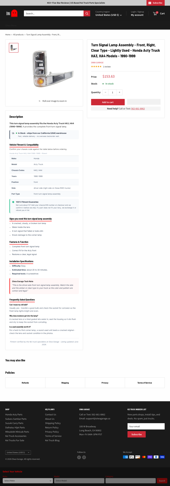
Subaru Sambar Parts (15, 418)
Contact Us (50, 414)
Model (56, 476)
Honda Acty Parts (13, 414)
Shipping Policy (53, 423)
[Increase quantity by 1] (119, 92)
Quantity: (96, 92)
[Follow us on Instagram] (84, 457)
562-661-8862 (138, 108)
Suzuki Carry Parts (14, 423)
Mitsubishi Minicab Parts (17, 431)
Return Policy (51, 427)
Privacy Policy (52, 431)
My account (137, 14)
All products (18, 34)
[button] (144, 102)
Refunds (25, 382)
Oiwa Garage (97, 62)
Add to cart (108, 102)
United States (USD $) (16, 452)
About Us (49, 418)
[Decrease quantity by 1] (105, 92)
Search (162, 480)
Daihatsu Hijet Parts (15, 427)
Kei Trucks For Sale (14, 440)
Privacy (105, 382)
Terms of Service (144, 382)
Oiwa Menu (10, 25)
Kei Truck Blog (52, 440)
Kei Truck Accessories (15, 435)
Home (7, 34)
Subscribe (157, 2)
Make (5, 476)
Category (109, 476)
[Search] (87, 13)
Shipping (65, 382)
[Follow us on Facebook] (79, 457)
